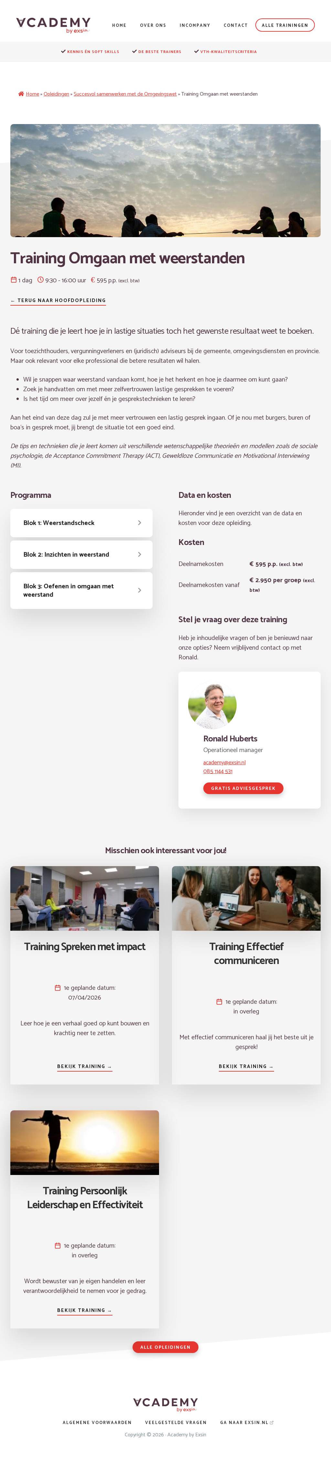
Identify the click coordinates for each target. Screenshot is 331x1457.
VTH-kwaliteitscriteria (228, 52)
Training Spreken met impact (84, 947)
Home (32, 94)
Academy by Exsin (186, 1435)
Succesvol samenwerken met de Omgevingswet (125, 94)
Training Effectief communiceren (246, 954)
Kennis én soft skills (93, 52)
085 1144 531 (217, 771)
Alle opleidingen (165, 1347)
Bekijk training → (84, 1067)
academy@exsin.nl (224, 763)
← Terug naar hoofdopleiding (58, 301)
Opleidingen (56, 94)
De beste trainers (159, 52)
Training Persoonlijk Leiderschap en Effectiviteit (85, 1198)
